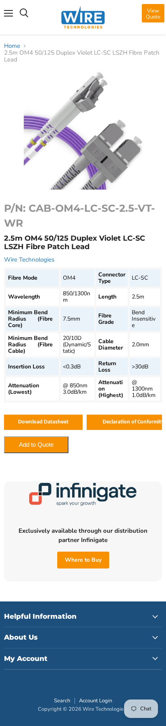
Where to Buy (83, 560)
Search (62, 700)
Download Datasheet (43, 422)
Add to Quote (36, 444)
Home (12, 46)
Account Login (95, 700)
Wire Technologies (29, 260)
